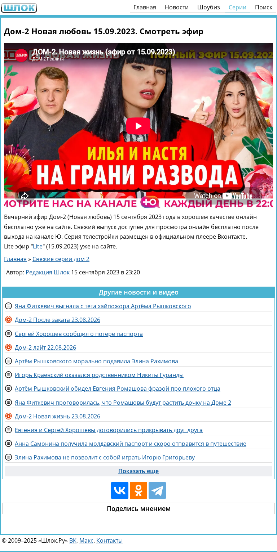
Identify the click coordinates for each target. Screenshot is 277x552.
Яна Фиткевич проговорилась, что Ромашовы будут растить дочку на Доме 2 (123, 403)
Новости (177, 7)
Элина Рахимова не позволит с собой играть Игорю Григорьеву (105, 457)
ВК (72, 540)
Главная (144, 7)
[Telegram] (157, 490)
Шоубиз (208, 7)
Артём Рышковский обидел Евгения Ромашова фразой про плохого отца (117, 388)
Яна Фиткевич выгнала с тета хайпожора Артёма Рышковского (103, 306)
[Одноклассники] (138, 490)
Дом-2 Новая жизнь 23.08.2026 (57, 416)
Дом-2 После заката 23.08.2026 (57, 320)
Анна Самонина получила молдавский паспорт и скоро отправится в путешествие (130, 444)
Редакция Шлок (48, 272)
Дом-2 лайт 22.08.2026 (45, 347)
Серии (237, 7)
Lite (38, 246)
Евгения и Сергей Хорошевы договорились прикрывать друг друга (109, 430)
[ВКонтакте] (119, 490)
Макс (86, 540)
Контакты (109, 540)
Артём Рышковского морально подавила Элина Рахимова (96, 361)
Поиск (263, 7)
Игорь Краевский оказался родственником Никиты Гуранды (99, 375)
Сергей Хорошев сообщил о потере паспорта (79, 334)
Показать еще (138, 471)
